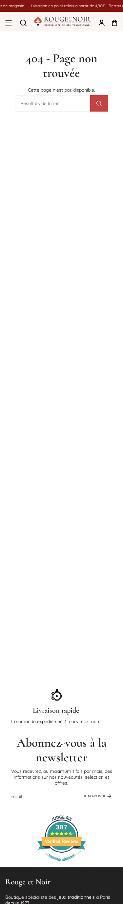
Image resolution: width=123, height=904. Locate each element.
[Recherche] (99, 103)
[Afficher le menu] (8, 22)
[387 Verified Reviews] (61, 864)
